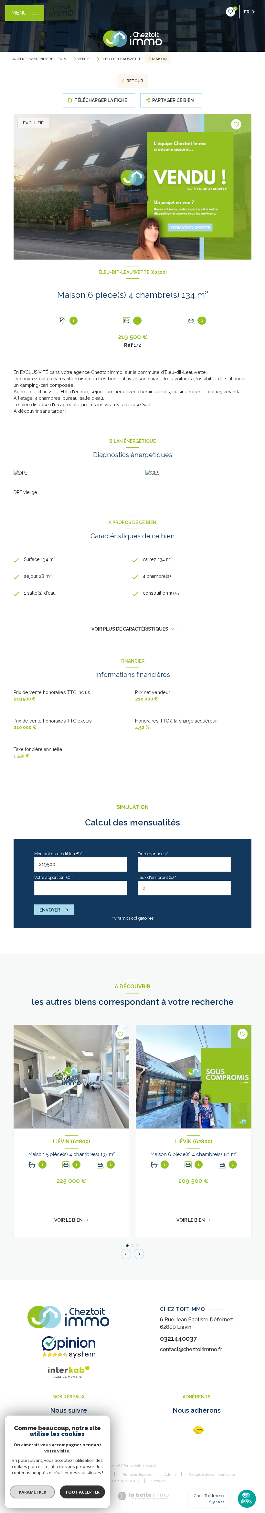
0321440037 (178, 1338)
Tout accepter (82, 1492)
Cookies (158, 1481)
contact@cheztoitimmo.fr (191, 1349)
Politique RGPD (125, 1481)
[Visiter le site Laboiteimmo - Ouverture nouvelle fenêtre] (143, 1496)
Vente (83, 59)
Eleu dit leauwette (121, 59)
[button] (139, 1254)
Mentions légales (137, 1474)
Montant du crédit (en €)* (58, 853)
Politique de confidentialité (211, 1474)
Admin (170, 1474)
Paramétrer (32, 1492)
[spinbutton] (184, 888)
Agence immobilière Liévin (39, 59)
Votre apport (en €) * (53, 877)
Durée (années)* (153, 853)
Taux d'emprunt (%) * (157, 877)
